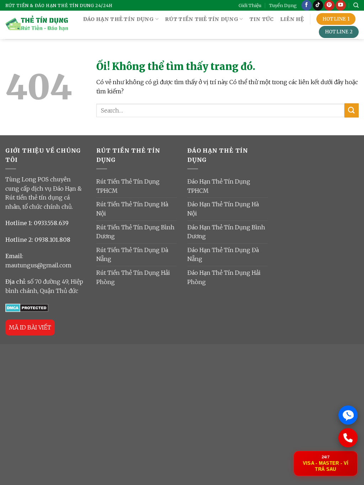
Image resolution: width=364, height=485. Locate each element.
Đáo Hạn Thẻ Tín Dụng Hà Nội (223, 209)
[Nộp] (351, 110)
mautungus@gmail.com (38, 265)
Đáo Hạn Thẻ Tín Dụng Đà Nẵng (223, 254)
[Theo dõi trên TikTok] (318, 5)
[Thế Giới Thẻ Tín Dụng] (36, 25)
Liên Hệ (292, 19)
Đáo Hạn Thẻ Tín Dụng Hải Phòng (224, 277)
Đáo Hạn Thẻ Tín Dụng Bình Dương (226, 232)
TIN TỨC (262, 19)
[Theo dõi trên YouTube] (341, 5)
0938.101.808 (52, 239)
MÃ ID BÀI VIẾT (30, 327)
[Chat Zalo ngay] (348, 415)
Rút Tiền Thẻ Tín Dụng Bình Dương (135, 232)
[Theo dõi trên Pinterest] (329, 5)
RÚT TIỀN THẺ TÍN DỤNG (201, 19)
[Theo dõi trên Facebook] (306, 5)
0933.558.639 (51, 223)
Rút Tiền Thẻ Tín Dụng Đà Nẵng (132, 254)
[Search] (356, 5)
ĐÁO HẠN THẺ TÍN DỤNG (118, 19)
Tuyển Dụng (283, 5)
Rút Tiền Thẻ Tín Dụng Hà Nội (132, 209)
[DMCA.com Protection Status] (26, 307)
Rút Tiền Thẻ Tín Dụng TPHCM (128, 186)
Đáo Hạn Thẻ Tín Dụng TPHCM (218, 186)
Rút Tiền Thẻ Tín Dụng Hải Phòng (133, 277)
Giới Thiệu (250, 5)
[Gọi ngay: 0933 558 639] (348, 437)
